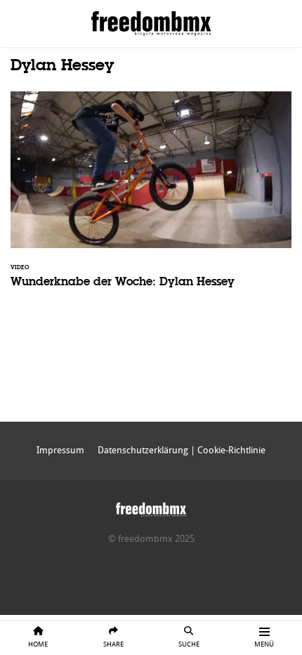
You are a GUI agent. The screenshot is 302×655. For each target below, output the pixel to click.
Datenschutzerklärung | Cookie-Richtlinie (181, 450)
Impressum (60, 450)
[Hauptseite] (151, 506)
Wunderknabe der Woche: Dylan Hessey (151, 198)
